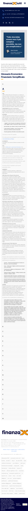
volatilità (15, 493)
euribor (22, 465)
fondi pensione (4, 468)
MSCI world (19, 475)
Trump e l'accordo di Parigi (20, 490)
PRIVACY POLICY (6, 449)
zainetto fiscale (22, 493)
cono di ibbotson (16, 463)
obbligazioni (4, 478)
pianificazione (4, 480)
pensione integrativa (17, 478)
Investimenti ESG (5, 473)
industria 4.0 (19, 468)
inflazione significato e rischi (12, 470)
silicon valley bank (5, 488)
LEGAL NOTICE (21, 449)
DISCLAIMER (14, 451)
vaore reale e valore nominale (7, 493)
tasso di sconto (4, 490)
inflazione (3, 470)
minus (14, 475)
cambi (25, 460)
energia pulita (16, 465)
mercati (10, 475)
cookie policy (11, 507)
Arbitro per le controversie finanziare (13, 147)
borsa (23, 458)
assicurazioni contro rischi (15, 458)
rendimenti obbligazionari (6, 483)
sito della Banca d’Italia (8, 138)
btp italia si (8, 460)
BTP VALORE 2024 (19, 460)
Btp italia (3, 460)
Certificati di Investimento (6, 463)
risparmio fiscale (5, 485)
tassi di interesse (19, 488)
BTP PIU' (13, 460)
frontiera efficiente (12, 468)
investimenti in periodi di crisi (14, 473)
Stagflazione (12, 488)
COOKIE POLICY (14, 449)
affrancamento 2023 (5, 458)
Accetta (25, 504)
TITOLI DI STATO (11, 490)
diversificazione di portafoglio (7, 465)
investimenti (21, 470)
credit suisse (22, 463)
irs (22, 473)
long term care (4, 475)
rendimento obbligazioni (16, 483)
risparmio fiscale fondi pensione (15, 485)
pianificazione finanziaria (13, 480)
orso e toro (10, 478)
